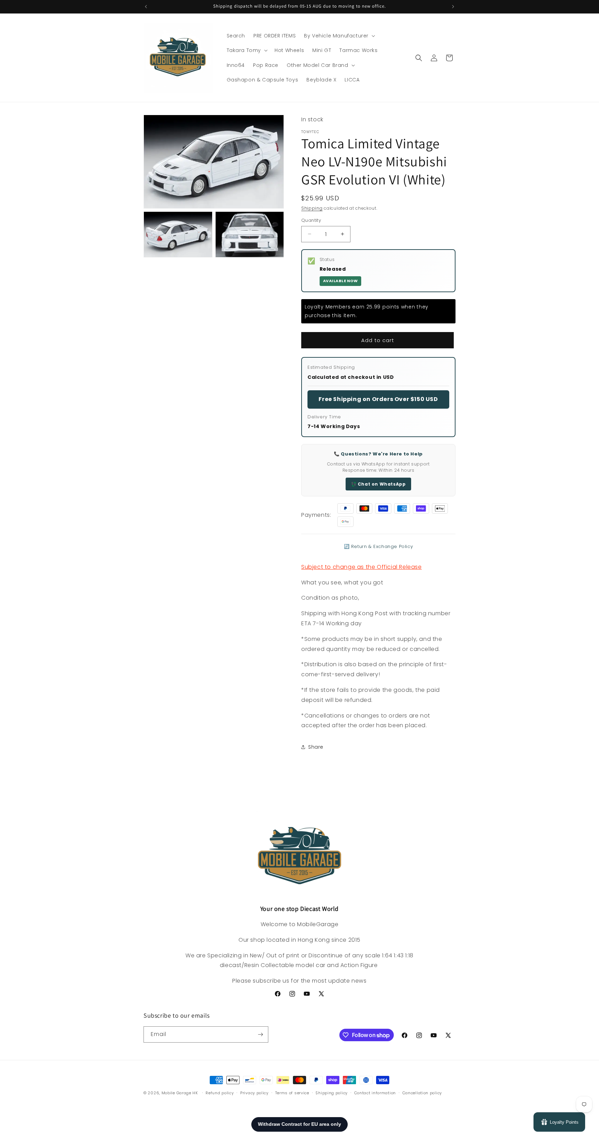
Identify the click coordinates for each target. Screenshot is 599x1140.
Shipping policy (331, 1093)
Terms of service (292, 1093)
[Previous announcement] (146, 6)
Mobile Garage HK (180, 1093)
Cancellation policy (422, 1093)
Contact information (375, 1093)
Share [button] (315, 746)
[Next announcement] (453, 6)
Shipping (312, 208)
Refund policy (220, 1093)
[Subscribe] (260, 1034)
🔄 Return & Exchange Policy (378, 546)
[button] (339, 35)
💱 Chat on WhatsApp (378, 484)
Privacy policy (254, 1093)
